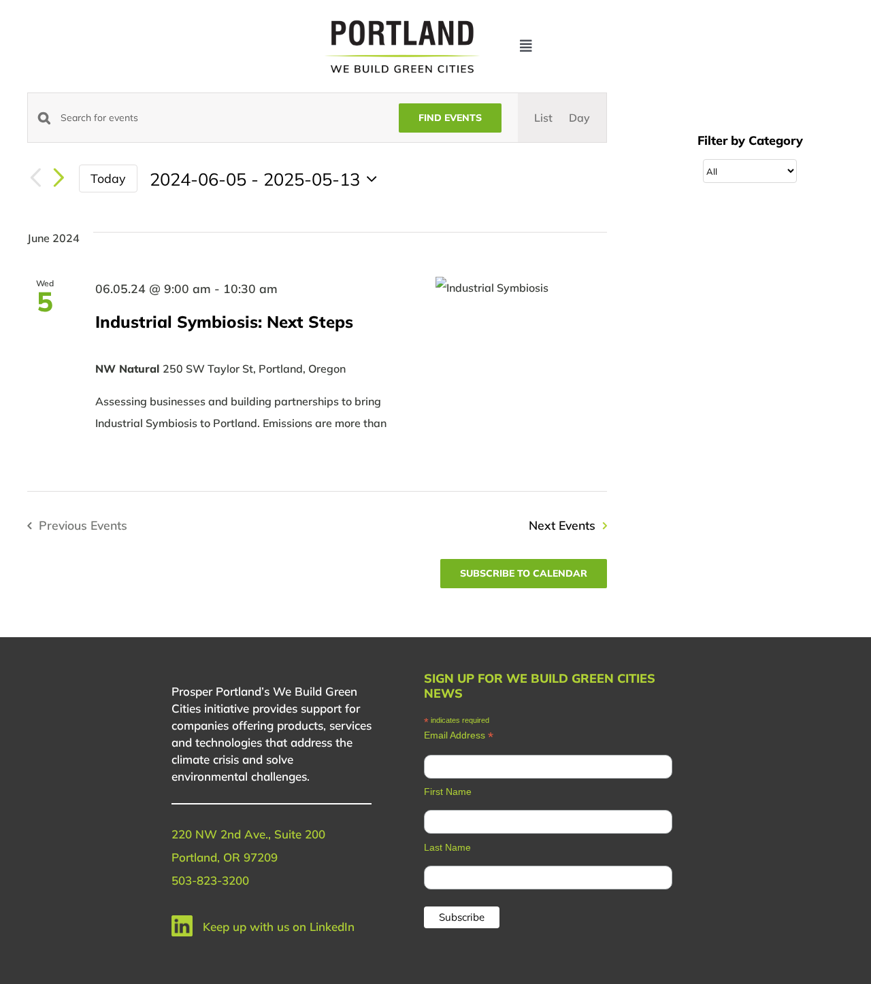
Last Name (447, 847)
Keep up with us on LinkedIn (279, 926)
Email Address (458, 735)
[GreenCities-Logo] (402, 22)
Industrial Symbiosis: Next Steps (224, 321)
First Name (448, 791)
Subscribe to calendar (523, 573)
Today (108, 178)
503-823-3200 (210, 880)
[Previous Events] (35, 178)
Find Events (450, 118)
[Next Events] (58, 179)
